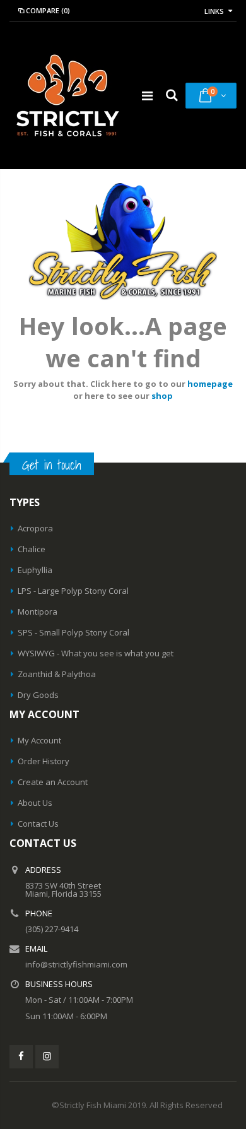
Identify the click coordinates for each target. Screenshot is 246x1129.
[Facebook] (21, 1056)
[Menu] (147, 95)
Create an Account (53, 782)
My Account (39, 740)
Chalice (31, 549)
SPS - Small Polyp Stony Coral (73, 632)
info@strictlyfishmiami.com (76, 964)
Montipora (37, 611)
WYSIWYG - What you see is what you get (95, 653)
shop (162, 395)
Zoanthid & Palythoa (57, 674)
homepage (210, 383)
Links (214, 11)
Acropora (35, 528)
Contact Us (38, 823)
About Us (35, 802)
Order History (43, 761)
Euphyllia (35, 570)
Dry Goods (38, 694)
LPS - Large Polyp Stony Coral (73, 590)
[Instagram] (47, 1056)
